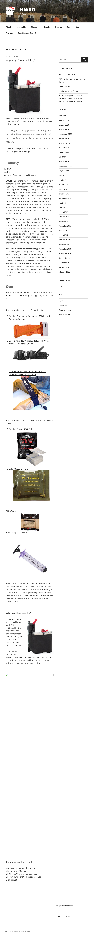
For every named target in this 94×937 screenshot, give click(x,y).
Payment (9, 33)
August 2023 (64, 152)
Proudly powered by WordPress (17, 931)
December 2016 (65, 249)
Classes (34, 27)
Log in (61, 301)
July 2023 (62, 157)
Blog (77, 27)
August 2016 (64, 267)
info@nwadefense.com (65, 906)
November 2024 (65, 139)
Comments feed (65, 310)
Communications (65, 86)
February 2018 (64, 217)
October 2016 (64, 258)
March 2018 (63, 212)
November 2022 (65, 162)
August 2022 (64, 171)
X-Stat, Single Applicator (17, 532)
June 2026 (63, 116)
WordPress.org (64, 314)
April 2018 (63, 207)
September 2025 (65, 134)
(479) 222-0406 (64, 916)
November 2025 (65, 129)
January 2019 (64, 194)
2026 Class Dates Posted (68, 91)
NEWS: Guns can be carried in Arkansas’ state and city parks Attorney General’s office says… (71, 98)
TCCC (10, 298)
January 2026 (64, 125)
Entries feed (63, 305)
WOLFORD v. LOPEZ (67, 75)
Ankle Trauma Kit (13, 645)
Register (47, 27)
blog (60, 286)
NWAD (28, 9)
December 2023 (65, 148)
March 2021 (63, 184)
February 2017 (64, 240)
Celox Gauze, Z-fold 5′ (18, 469)
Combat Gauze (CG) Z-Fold (21, 429)
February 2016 (64, 272)
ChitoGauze (11, 511)
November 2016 (65, 253)
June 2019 (63, 189)
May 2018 (62, 203)
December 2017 (65, 226)
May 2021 (62, 180)
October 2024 (64, 143)
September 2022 (65, 166)
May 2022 (62, 175)
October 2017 (64, 230)
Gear (69, 27)
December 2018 (65, 198)
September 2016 (65, 263)
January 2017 (64, 244)
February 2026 (64, 120)
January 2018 (64, 221)
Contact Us (21, 27)
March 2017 (63, 235)
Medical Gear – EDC (20, 60)
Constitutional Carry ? (27, 33)
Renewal (58, 27)
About (8, 27)
